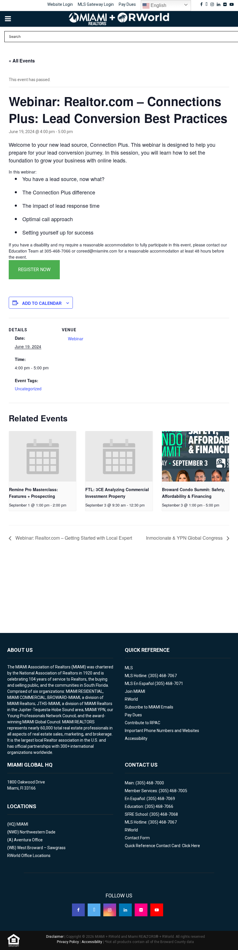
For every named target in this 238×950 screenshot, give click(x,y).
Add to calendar (42, 303)
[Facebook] (78, 910)
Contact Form (137, 838)
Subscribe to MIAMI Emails (149, 707)
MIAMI (22, 824)
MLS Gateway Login (96, 4)
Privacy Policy (68, 942)
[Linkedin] (125, 910)
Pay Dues (127, 4)
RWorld (131, 699)
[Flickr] (141, 910)
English (157, 5)
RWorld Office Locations (29, 855)
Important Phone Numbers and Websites (162, 730)
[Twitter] (94, 910)
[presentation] (42, 456)
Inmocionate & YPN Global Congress (185, 537)
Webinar (75, 338)
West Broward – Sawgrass (41, 847)
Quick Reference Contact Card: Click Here (162, 845)
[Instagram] (109, 910)
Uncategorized (28, 388)
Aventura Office (28, 840)
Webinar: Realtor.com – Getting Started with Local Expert (73, 537)
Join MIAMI (135, 691)
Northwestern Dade (37, 832)
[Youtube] (156, 910)
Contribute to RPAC (142, 722)
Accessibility (136, 738)
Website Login (60, 4)
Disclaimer (55, 937)
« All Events (22, 60)
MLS (129, 667)
